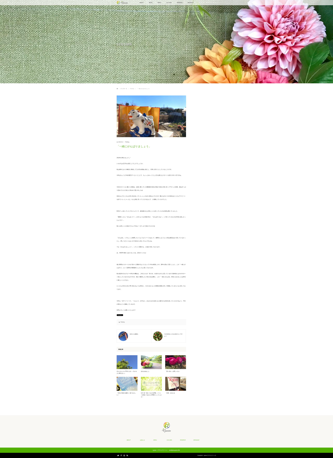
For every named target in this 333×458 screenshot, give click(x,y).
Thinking (127, 142)
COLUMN (169, 2)
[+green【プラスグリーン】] (166, 431)
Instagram (124, 455)
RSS (127, 455)
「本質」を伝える (170, 393)
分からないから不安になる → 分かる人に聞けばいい (127, 372)
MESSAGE (191, 2)
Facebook (121, 455)
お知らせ (142, 440)
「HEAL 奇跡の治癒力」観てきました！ (126, 394)
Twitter (118, 455)
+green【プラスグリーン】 (210, 455)
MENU (159, 2)
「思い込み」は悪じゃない (172, 371)
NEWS (150, 2)
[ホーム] (117, 86)
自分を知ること (145, 371)
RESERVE (179, 2)
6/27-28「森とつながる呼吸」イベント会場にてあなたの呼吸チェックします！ (151, 395)
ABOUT (141, 2)
